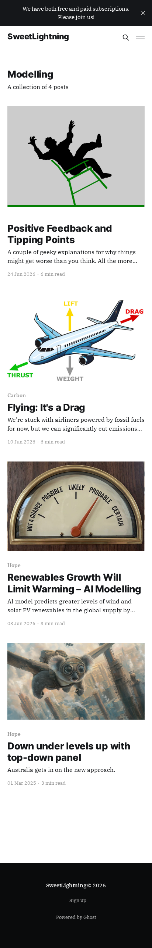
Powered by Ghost (76, 917)
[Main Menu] (140, 37)
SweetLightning (38, 36)
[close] (143, 13)
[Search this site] (126, 37)
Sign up (77, 900)
